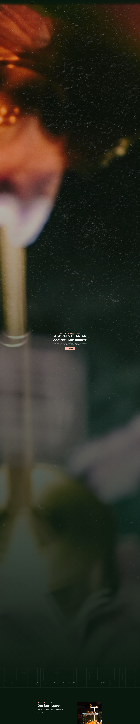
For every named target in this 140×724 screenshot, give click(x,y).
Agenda (66, 2)
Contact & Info (79, 2)
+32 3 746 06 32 (102, 682)
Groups (71, 2)
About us (60, 2)
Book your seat (70, 348)
